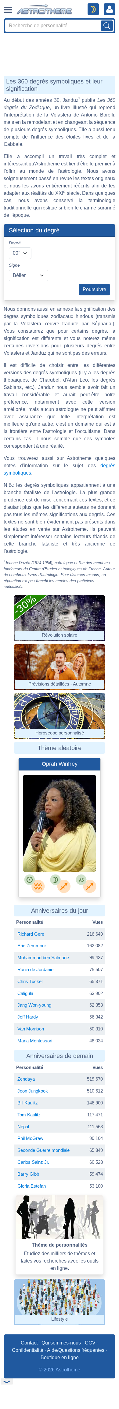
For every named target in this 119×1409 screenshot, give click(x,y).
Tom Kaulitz (29, 1114)
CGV (90, 1342)
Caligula (25, 993)
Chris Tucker (30, 981)
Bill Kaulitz (27, 1102)
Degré (15, 242)
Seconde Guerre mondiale (43, 1150)
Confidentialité (27, 1350)
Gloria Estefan (31, 1186)
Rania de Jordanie (35, 969)
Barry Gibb (28, 1174)
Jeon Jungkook (32, 1090)
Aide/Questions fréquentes (75, 1350)
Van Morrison (30, 1028)
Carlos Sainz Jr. (33, 1162)
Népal (23, 1126)
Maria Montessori (34, 1040)
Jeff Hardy (27, 1016)
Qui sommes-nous (61, 1342)
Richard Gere (30, 934)
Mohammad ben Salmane (43, 957)
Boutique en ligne (60, 1357)
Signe (14, 265)
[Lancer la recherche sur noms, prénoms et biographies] (107, 25)
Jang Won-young (34, 1005)
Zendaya (26, 1079)
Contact (29, 1342)
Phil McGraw (30, 1138)
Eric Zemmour (31, 945)
